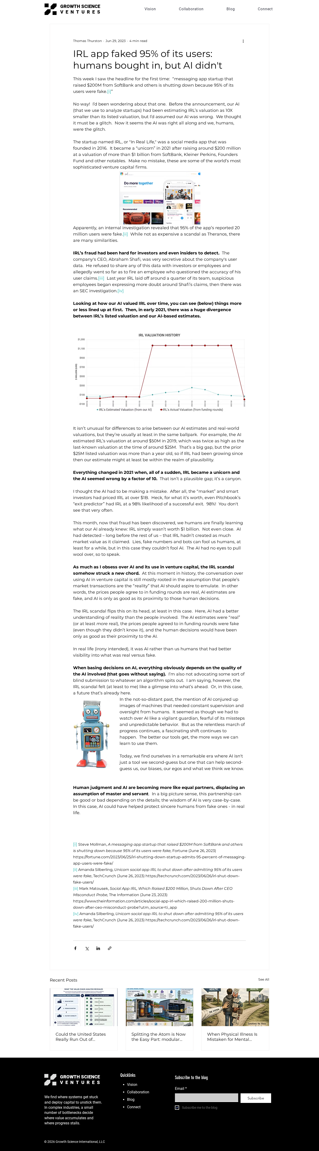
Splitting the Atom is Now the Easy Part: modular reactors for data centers (158, 1037)
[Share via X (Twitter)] (87, 948)
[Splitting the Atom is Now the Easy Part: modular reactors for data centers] (159, 1007)
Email (181, 1088)
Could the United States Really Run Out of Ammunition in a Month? (82, 1037)
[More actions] (243, 41)
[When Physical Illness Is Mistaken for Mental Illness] (235, 1007)
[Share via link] (109, 948)
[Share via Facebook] (75, 948)
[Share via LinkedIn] (98, 948)
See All (263, 979)
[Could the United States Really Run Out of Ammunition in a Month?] (83, 1007)
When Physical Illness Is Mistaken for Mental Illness (232, 1037)
